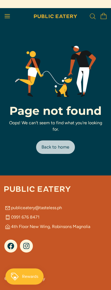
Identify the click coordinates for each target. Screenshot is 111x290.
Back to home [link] (55, 147)
